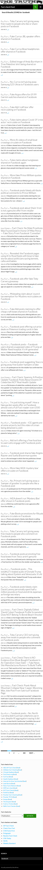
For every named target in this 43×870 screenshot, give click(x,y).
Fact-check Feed (8, 7)
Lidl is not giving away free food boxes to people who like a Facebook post (20, 732)
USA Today (7, 838)
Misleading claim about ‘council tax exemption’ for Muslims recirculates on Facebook (21, 296)
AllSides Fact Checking (10, 770)
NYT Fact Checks (8, 790)
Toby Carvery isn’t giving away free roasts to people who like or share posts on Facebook (20, 24)
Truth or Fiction (8, 804)
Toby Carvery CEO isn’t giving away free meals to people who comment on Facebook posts (20, 637)
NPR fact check (8, 788)
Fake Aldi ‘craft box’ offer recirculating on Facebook (17, 108)
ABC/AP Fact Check (9, 768)
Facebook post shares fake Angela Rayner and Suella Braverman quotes (22, 454)
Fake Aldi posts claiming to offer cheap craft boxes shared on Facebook (21, 310)
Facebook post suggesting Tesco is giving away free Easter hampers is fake (22, 363)
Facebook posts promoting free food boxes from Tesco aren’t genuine (20, 555)
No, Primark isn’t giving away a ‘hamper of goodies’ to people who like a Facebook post (20, 483)
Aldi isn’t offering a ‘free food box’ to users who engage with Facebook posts (21, 441)
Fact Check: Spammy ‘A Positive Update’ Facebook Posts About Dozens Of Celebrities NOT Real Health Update (22, 380)
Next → (32, 753)
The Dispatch (7, 802)
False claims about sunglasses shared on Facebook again (19, 161)
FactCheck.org (8, 774)
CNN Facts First (9, 831)
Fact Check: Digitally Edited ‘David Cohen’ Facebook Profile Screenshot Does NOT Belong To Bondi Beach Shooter (22, 612)
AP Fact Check (8, 826)
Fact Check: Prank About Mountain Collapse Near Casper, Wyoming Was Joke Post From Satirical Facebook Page (21, 689)
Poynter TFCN (8, 797)
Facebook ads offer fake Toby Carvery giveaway (19, 280)
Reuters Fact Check (10, 836)
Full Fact (6, 777)
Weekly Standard (9, 843)
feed (18, 768)
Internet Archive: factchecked (12, 781)
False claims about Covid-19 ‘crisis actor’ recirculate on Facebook (22, 121)
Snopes (5, 799)
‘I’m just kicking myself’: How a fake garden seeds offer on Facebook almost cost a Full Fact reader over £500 (20, 405)
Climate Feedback (9, 772)
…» (8, 29)
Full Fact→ (5, 21)
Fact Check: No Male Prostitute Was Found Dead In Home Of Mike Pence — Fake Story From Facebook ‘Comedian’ (22, 231)
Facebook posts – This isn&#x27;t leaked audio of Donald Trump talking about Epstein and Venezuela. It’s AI (21, 572)
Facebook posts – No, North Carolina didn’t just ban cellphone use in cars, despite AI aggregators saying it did (20, 716)
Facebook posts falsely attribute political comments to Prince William (21, 191)
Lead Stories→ (6, 228)
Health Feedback (8, 779)
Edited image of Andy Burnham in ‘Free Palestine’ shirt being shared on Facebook (21, 64)
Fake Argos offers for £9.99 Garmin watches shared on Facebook (19, 95)
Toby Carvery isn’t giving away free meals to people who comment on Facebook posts (20, 534)
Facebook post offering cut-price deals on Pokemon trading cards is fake (21, 328)
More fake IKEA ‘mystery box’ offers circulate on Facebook (20, 469)
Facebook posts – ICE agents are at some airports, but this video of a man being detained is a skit (21, 425)
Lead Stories (7, 783)
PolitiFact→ (5, 344)
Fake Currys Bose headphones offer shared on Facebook (20, 50)
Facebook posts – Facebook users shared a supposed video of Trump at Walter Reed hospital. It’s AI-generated (21, 347)
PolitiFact (6, 792)
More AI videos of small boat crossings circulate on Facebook (19, 141)
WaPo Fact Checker (9, 806)
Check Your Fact (9, 828)
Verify (5, 841)
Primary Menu (40, 6)
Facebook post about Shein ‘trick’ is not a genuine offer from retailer (21, 209)
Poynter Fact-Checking (10, 795)
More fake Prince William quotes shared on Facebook (21, 176)
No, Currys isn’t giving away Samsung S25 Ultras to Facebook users (20, 83)
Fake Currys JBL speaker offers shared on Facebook (20, 37)
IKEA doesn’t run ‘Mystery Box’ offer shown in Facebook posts (20, 499)
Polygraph (7, 833)
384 (24, 753)
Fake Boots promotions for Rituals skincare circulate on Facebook (22, 514)
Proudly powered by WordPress (9, 867)
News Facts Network (10, 786)
